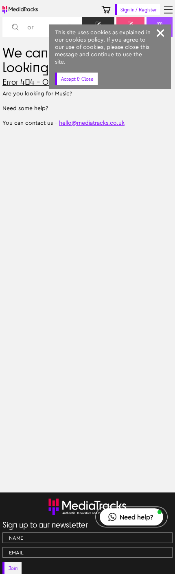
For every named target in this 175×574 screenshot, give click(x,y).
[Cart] (106, 9)
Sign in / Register (138, 10)
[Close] (160, 33)
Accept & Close (77, 79)
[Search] (15, 27)
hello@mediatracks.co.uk (92, 122)
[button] (131, 516)
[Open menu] (168, 9)
